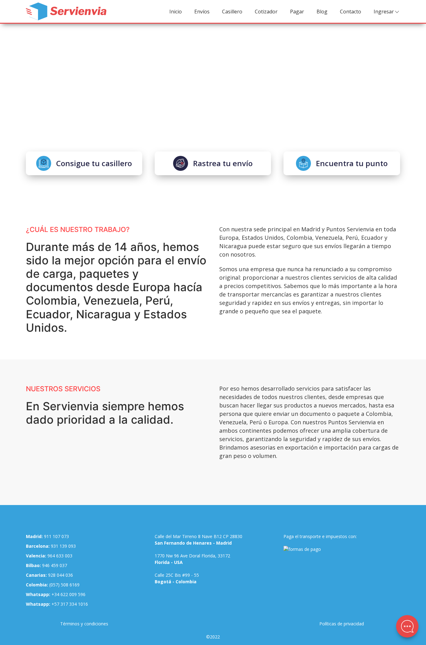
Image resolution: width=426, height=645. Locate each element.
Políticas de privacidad (341, 624)
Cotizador (266, 11)
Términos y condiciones (84, 624)
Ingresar (384, 11)
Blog (322, 11)
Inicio (175, 11)
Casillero (232, 11)
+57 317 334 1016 (57, 604)
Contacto (350, 11)
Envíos (202, 11)
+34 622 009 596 (55, 594)
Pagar (297, 11)
